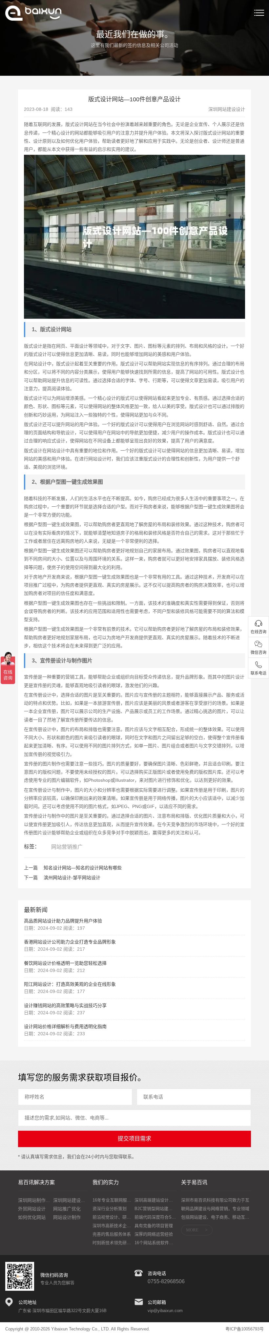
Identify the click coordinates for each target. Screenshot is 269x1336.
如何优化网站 (32, 1217)
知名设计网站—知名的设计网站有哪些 (83, 867)
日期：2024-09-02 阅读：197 (54, 928)
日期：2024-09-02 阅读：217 (54, 949)
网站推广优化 (67, 1208)
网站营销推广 (67, 847)
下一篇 (31, 877)
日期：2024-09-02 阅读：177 (54, 991)
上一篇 (31, 867)
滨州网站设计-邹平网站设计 (72, 877)
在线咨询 (258, 632)
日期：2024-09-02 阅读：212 (54, 970)
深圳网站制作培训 (36, 1200)
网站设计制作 (67, 1217)
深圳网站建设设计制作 (76, 1200)
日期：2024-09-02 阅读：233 (54, 1033)
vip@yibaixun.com (165, 1310)
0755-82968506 (166, 1281)
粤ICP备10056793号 (244, 1328)
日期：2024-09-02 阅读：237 (54, 1012)
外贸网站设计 (32, 1208)
